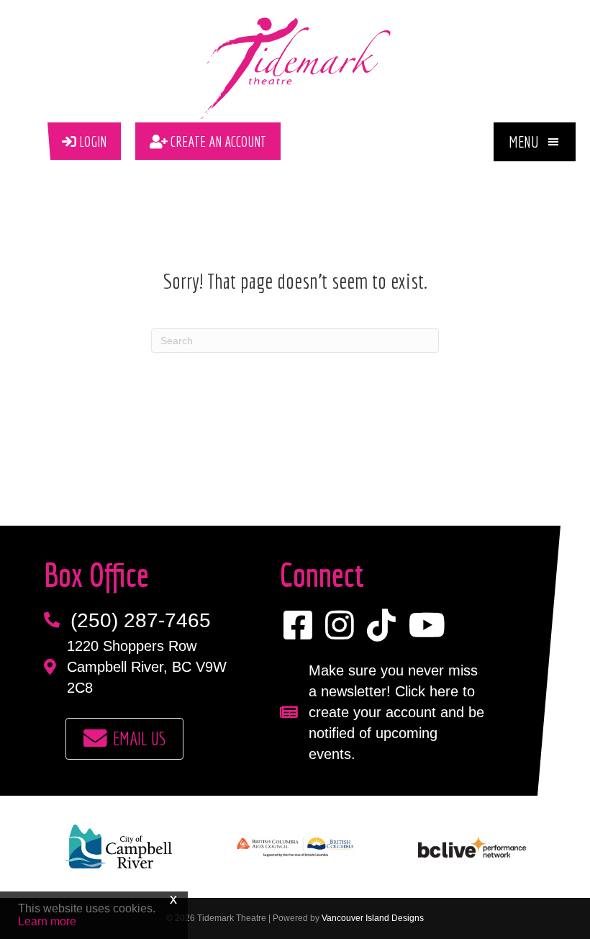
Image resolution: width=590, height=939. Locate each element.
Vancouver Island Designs (373, 918)
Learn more (47, 921)
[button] (535, 141)
